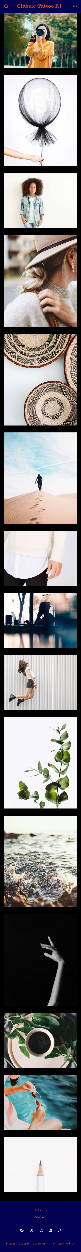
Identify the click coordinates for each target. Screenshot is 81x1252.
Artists (40, 1210)
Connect (40, 1217)
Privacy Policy (64, 1243)
